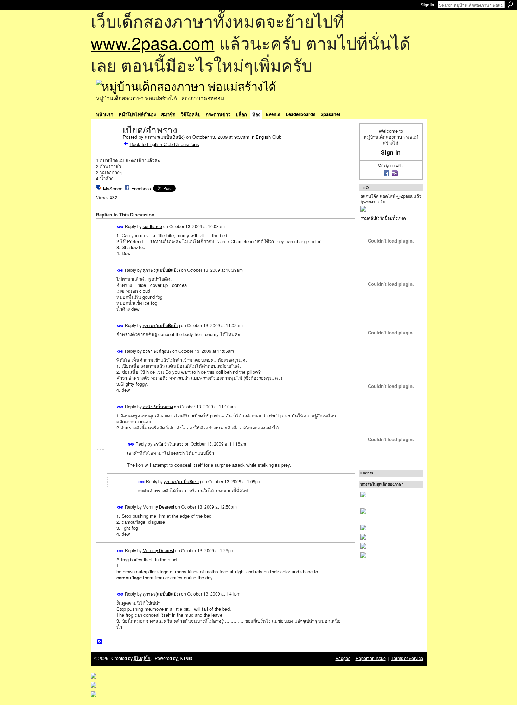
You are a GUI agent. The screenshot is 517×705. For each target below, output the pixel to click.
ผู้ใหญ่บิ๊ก (142, 658)
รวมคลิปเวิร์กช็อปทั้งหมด (383, 218)
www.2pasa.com (153, 42)
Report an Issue (371, 658)
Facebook (141, 188)
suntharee (152, 226)
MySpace (112, 188)
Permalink (120, 227)
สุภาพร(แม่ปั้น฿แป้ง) (165, 136)
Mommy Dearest (158, 507)
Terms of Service (407, 658)
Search (510, 4)
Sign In (427, 4)
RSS (100, 642)
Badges (343, 658)
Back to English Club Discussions (164, 144)
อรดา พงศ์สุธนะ (157, 351)
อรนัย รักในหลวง (158, 406)
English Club (268, 136)
